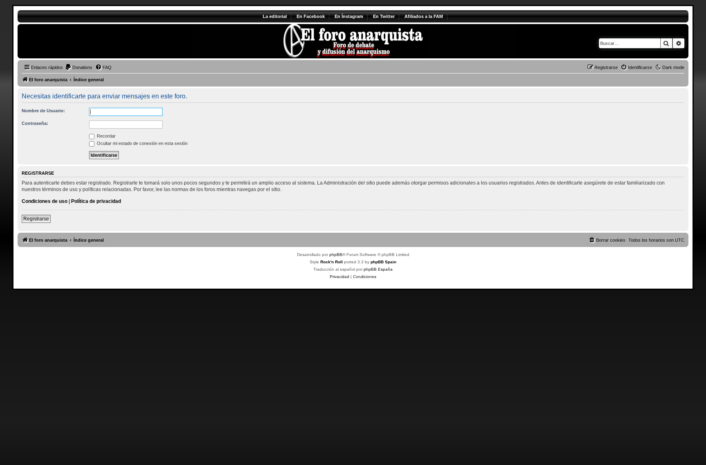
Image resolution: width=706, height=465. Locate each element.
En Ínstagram (349, 16)
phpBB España (378, 269)
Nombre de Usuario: (43, 110)
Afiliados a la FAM (423, 16)
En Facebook (311, 16)
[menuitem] (78, 67)
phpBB (335, 254)
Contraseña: (35, 123)
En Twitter (384, 16)
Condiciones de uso (44, 201)
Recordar (106, 135)
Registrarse (36, 219)
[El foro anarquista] (86, 41)
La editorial (275, 16)
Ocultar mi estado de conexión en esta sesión (142, 143)
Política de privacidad (96, 201)
